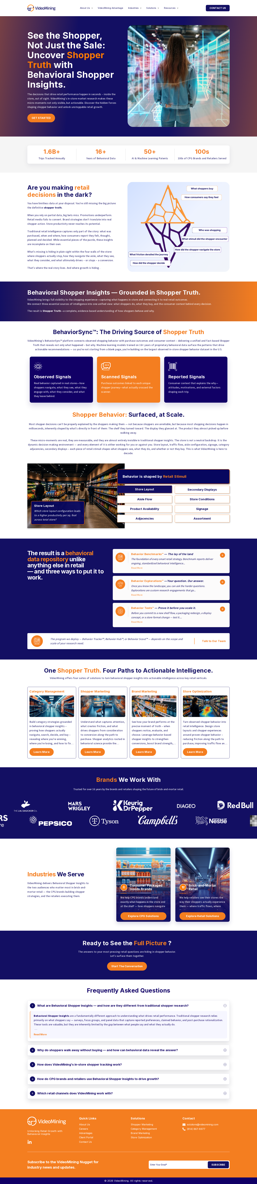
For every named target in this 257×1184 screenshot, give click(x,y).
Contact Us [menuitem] (85, 1142)
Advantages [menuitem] (86, 1133)
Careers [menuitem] (83, 1128)
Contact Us (218, 8)
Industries (133, 8)
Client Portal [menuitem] (86, 1137)
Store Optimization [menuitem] (141, 1137)
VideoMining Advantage (110, 8)
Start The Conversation (127, 966)
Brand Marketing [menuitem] (140, 1133)
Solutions (151, 8)
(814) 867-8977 (196, 1129)
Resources (170, 8)
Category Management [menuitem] (144, 1128)
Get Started (41, 117)
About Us (85, 8)
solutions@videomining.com (202, 1124)
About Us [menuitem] (84, 1124)
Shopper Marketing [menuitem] (142, 1124)
